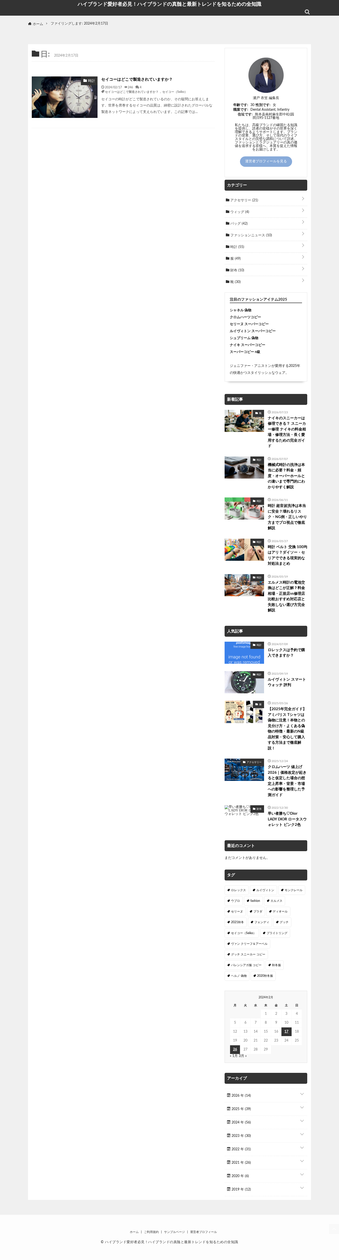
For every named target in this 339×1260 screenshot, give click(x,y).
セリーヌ (237, 911)
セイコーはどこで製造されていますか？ (137, 79)
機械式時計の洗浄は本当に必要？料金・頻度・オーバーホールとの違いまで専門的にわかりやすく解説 (286, 476)
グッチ (284, 922)
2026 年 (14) (241, 1095)
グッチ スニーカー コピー (248, 954)
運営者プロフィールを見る (266, 161)
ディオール (280, 911)
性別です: (263, 105)
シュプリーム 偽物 (244, 338)
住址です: (245, 114)
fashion (255, 900)
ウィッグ (239, 212)
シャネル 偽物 (240, 310)
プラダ (257, 911)
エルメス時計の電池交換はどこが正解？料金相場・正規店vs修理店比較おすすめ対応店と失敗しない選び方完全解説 (286, 596)
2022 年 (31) (241, 1149)
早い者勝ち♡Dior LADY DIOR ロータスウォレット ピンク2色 (287, 819)
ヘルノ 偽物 (239, 975)
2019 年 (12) (241, 1189)
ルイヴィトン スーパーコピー (253, 331)
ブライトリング (277, 933)
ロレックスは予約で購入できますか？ (286, 653)
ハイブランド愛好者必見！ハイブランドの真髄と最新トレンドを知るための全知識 (169, 4)
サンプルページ (174, 1231)
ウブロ (235, 900)
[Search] (307, 12)
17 (286, 1031)
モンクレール (294, 890)
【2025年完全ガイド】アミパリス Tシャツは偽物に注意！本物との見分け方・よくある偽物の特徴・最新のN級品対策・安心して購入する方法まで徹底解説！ (287, 728)
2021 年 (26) (241, 1162)
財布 (236, 270)
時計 (236, 247)
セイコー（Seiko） (174, 91)
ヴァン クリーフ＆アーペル (249, 943)
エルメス (276, 900)
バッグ (238, 223)
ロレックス (238, 890)
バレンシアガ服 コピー (246, 965)
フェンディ (261, 922)
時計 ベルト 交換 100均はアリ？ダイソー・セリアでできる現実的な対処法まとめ (287, 555)
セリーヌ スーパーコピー (249, 324)
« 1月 (234, 1056)
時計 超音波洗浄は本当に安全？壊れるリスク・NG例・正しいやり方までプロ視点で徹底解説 (287, 517)
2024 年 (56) (241, 1122)
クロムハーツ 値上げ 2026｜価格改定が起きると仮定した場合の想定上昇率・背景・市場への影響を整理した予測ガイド (287, 781)
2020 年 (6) (240, 1176)
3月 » (243, 1056)
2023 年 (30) (241, 1136)
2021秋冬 (237, 922)
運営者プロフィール (203, 1231)
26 (235, 1049)
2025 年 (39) (241, 1109)
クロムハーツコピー (245, 317)
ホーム (134, 1231)
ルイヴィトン (265, 890)
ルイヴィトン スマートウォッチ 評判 (287, 682)
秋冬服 (276, 965)
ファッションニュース (250, 235)
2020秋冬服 (265, 975)
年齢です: (240, 105)
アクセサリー (243, 200)
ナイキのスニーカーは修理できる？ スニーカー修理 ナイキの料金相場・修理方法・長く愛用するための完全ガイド (287, 432)
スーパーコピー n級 (245, 352)
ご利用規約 (151, 1231)
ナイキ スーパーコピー (247, 345)
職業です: (240, 109)
